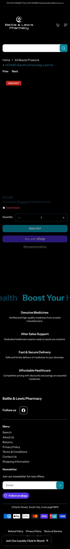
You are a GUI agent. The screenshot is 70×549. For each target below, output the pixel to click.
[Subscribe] (60, 485)
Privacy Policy (33, 531)
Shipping (22, 201)
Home (6, 60)
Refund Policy (15, 531)
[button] (64, 25)
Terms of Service (53, 531)
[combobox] (35, 48)
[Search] (63, 48)
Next (15, 71)
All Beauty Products (27, 60)
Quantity (8, 217)
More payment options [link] (35, 246)
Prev (5, 71)
